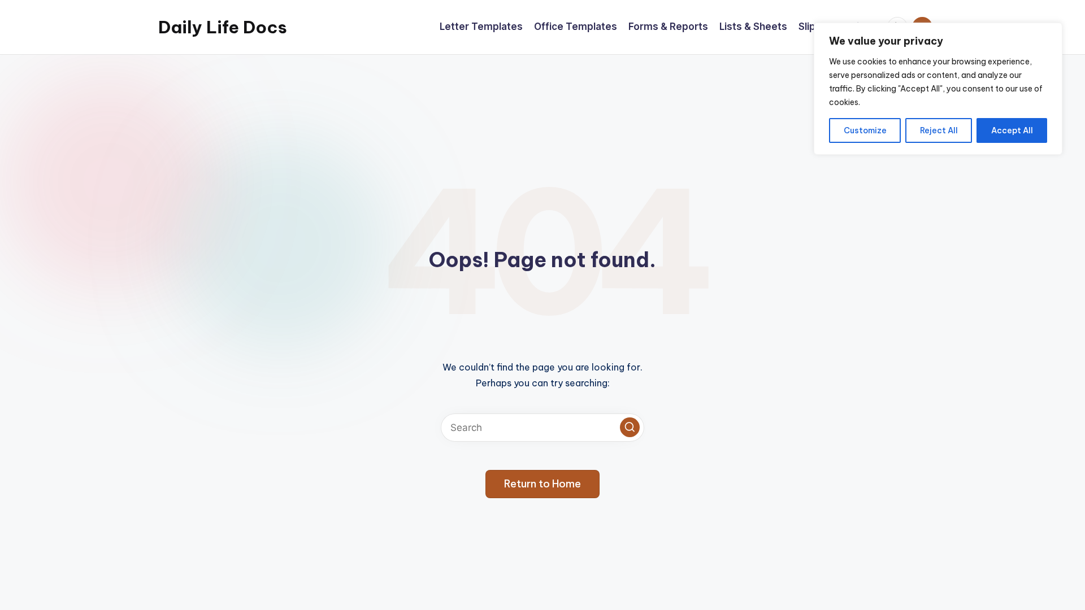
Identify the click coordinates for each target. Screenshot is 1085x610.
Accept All (1012, 130)
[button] (630, 427)
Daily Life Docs (222, 27)
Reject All (939, 130)
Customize (865, 130)
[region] (938, 89)
